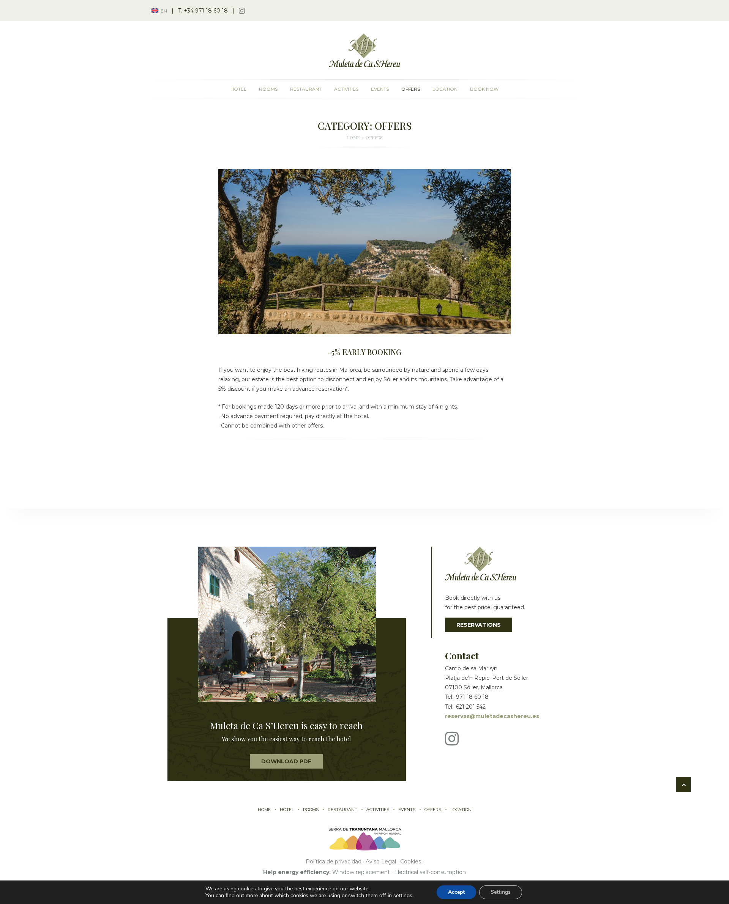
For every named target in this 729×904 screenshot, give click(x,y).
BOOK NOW (484, 89)
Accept (456, 892)
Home (264, 809)
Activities (346, 89)
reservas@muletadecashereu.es (492, 716)
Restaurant (306, 89)
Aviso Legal (381, 861)
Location (445, 89)
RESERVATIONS (478, 624)
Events (380, 89)
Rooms (268, 89)
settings (402, 895)
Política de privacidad (333, 861)
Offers (410, 89)
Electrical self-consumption (430, 872)
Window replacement (361, 872)
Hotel (238, 89)
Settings (501, 892)
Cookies (410, 861)
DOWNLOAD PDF (286, 761)
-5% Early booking (365, 352)
